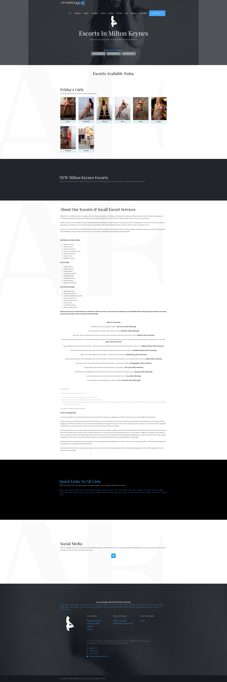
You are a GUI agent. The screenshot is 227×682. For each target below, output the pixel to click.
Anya (66, 490)
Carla (85, 490)
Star (158, 492)
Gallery (86, 13)
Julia (70, 492)
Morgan (105, 492)
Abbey (159, 121)
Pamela (130, 492)
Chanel (91, 490)
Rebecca (137, 492)
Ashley (76, 490)
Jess (66, 492)
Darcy (125, 490)
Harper (161, 490)
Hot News (94, 13)
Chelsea (68, 150)
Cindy (141, 121)
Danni (120, 490)
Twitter (119, 13)
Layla (84, 492)
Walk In (103, 13)
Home (70, 13)
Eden (130, 490)
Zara (61, 495)
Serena (148, 492)
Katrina (75, 492)
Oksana (104, 121)
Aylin (81, 490)
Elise (134, 490)
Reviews (111, 13)
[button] (94, 621)
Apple (71, 490)
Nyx (120, 492)
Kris (122, 121)
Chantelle (98, 490)
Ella (145, 490)
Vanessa (164, 492)
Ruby (68, 121)
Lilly (88, 492)
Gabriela (154, 490)
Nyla (116, 492)
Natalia (111, 492)
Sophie (154, 492)
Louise (92, 492)
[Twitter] (113, 556)
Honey (86, 150)
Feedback (134, 13)
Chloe (110, 490)
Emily (148, 490)
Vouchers (142, 13)
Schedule (77, 13)
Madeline (98, 492)
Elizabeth (86, 121)
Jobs (126, 13)
